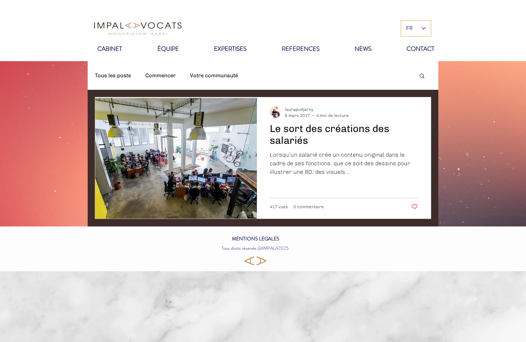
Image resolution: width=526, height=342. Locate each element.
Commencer (160, 75)
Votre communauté (214, 75)
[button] (422, 76)
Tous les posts (113, 75)
